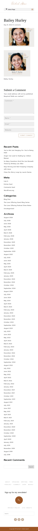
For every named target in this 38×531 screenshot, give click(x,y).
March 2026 (8, 233)
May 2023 (7, 338)
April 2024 (7, 304)
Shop (24, 484)
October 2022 (9, 359)
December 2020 (9, 427)
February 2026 (9, 236)
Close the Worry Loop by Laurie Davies (17, 172)
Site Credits (27, 508)
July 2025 (7, 258)
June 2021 (7, 408)
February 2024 (9, 310)
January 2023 (8, 350)
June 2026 (7, 224)
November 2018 (9, 448)
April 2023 (7, 341)
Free (31, 482)
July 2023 (7, 331)
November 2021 (9, 393)
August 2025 (8, 254)
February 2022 (9, 384)
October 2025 (9, 248)
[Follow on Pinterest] (22, 519)
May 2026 (7, 227)
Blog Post (7, 199)
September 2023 (9, 325)
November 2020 (9, 430)
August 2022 (8, 365)
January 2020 (8, 442)
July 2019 (7, 445)
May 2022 (7, 374)
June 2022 (7, 371)
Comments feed (9, 187)
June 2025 (7, 261)
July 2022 (7, 368)
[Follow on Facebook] (15, 519)
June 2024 (7, 298)
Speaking (15, 482)
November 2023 (9, 319)
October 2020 (9, 433)
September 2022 (9, 362)
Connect (16, 484)
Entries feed (8, 184)
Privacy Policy (14, 508)
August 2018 (8, 451)
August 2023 (8, 328)
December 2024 (9, 279)
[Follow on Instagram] (19, 519)
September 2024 (9, 288)
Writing (24, 482)
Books (30, 484)
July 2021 (7, 405)
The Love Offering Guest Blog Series (17, 202)
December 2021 (9, 390)
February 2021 (9, 421)
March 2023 (8, 344)
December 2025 (9, 242)
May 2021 (7, 411)
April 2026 (7, 230)
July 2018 (7, 455)
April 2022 (7, 378)
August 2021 (8, 402)
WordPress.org (9, 190)
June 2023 (7, 335)
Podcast (8, 484)
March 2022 (8, 381)
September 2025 (9, 251)
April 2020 (7, 439)
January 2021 (8, 424)
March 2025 (8, 270)
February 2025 (9, 273)
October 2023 (9, 322)
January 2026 (8, 239)
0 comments (17, 25)
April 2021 (7, 415)
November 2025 (9, 245)
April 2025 (7, 267)
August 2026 (8, 217)
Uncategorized (9, 209)
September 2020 (10, 436)
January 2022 (8, 387)
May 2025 (7, 264)
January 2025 (8, 276)
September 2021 (9, 399)
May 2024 (7, 301)
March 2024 (8, 307)
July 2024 (7, 294)
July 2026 (7, 221)
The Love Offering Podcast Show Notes (17, 205)
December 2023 (9, 316)
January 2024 (8, 313)
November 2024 (9, 282)
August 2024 (8, 291)
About (7, 482)
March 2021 (8, 418)
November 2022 (9, 356)
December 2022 (9, 353)
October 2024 (9, 285)
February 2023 (9, 347)
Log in (6, 181)
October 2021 (8, 396)
